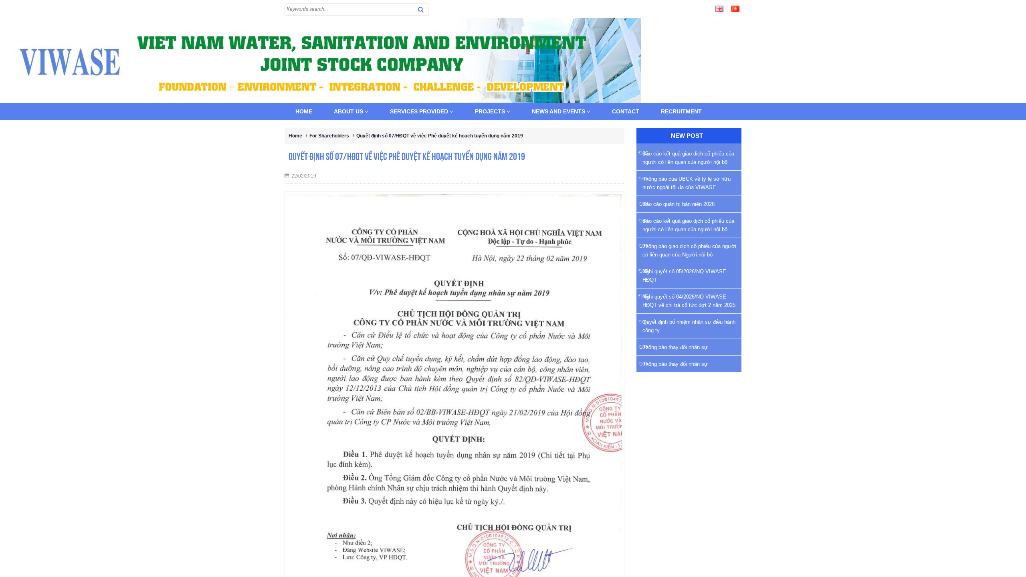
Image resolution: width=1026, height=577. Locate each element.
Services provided (420, 111)
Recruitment (681, 111)
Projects (491, 111)
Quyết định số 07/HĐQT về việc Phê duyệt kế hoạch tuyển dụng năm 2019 (439, 136)
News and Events (559, 111)
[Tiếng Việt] (735, 8)
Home (303, 111)
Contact (625, 111)
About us (349, 111)
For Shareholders (329, 136)
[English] (719, 8)
